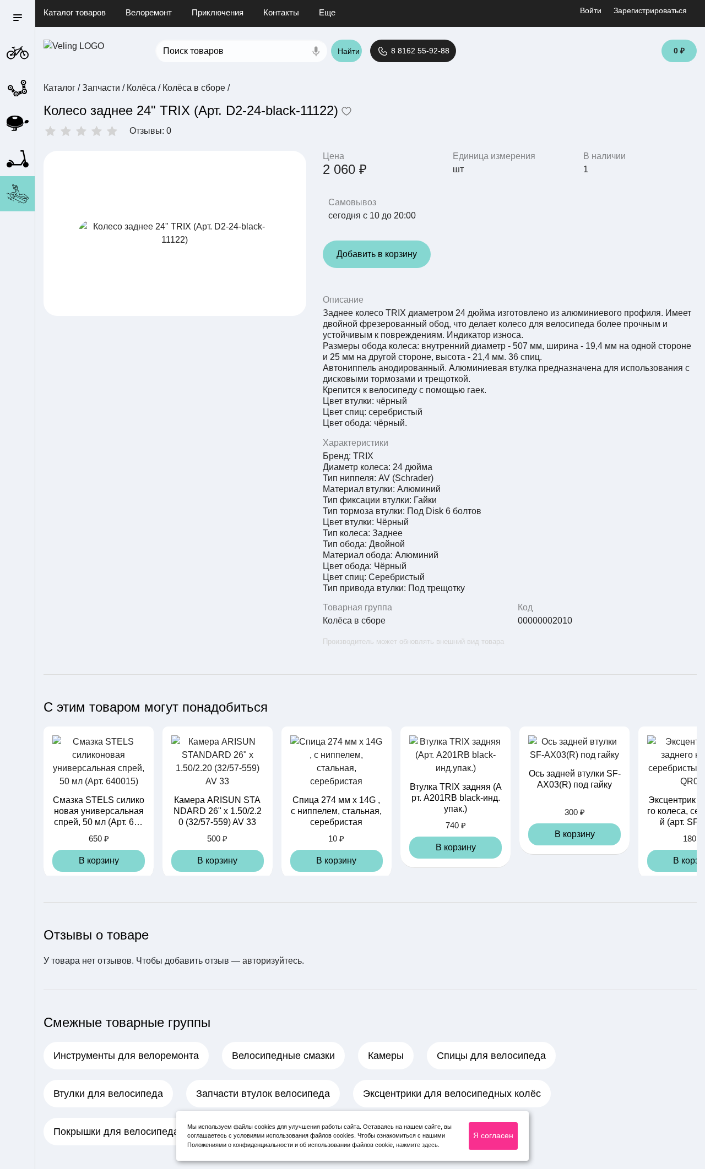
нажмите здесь (417, 1144)
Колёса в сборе (354, 620)
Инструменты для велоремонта (126, 1055)
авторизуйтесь (272, 960)
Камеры (386, 1055)
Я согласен (493, 1135)
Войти (590, 10)
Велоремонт (149, 12)
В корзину (99, 860)
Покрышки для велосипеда (116, 1131)
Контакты (281, 12)
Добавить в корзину (377, 254)
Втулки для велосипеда (108, 1093)
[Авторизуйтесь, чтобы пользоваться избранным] (346, 112)
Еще (327, 12)
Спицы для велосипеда (491, 1055)
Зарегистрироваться (650, 10)
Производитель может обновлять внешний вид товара (413, 641)
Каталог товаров (75, 12)
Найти (349, 51)
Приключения (217, 12)
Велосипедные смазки (283, 1055)
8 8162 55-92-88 (419, 50)
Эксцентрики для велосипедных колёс (452, 1093)
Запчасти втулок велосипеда (263, 1093)
